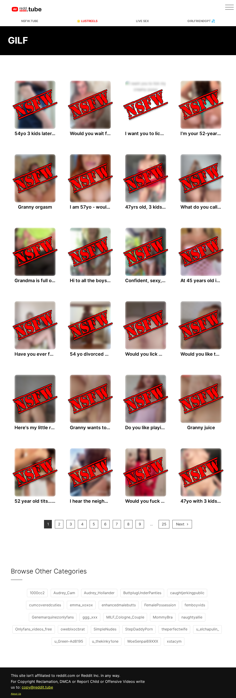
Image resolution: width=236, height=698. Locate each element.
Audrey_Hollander (99, 592)
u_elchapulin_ (207, 629)
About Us (16, 693)
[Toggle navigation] (229, 7)
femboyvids (195, 605)
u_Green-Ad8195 (68, 641)
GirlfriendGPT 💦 (201, 21)
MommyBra (163, 617)
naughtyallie (191, 617)
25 (164, 524)
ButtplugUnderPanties (142, 592)
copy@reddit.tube (37, 687)
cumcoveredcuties (45, 605)
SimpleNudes (105, 629)
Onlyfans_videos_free (33, 629)
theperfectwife (174, 629)
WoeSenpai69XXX (142, 641)
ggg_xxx (90, 617)
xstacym (174, 641)
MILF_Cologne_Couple (125, 617)
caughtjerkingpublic (187, 592)
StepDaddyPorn (139, 629)
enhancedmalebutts (119, 605)
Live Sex (142, 21)
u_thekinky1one (105, 641)
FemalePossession (160, 605)
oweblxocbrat (73, 629)
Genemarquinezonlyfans (53, 617)
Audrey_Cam (64, 592)
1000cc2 (37, 592)
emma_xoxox (81, 605)
